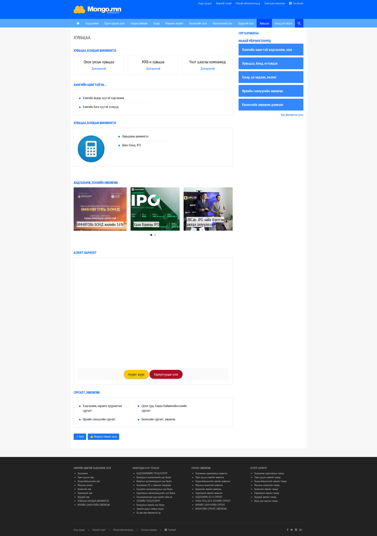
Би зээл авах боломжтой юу (148, 512)
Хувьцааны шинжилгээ (135, 136)
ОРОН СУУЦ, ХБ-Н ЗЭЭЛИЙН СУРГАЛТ (212, 501)
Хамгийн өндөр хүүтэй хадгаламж (103, 98)
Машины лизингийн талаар (266, 485)
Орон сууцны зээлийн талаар (267, 477)
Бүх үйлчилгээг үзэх (292, 115)
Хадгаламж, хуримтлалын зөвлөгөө (211, 473)
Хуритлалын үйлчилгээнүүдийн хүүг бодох (155, 493)
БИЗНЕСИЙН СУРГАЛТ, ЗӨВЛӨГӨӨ (211, 508)
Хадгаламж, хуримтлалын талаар (269, 473)
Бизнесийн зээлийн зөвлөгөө (208, 489)
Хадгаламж (92, 23)
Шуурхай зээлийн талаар (265, 497)
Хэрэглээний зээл (222, 23)
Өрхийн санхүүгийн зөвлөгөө (262, 90)
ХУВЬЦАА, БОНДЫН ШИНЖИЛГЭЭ (93, 501)
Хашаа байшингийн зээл (89, 481)
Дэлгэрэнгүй (99, 68)
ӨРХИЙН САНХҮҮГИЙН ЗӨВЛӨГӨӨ (94, 505)
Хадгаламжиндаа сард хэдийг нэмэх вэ (154, 497)
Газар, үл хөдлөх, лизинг (259, 77)
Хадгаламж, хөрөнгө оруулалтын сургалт (102, 408)
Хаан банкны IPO (146, 224)
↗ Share (80, 436)
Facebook (297, 3)
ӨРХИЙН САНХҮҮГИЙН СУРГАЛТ (210, 505)
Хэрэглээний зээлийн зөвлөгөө (208, 493)
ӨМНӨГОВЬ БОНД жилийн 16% (100, 224)
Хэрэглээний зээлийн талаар (266, 493)
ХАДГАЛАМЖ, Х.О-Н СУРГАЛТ (208, 497)
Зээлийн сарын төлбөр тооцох (150, 508)
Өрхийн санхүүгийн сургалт (99, 419)
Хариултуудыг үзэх (166, 374)
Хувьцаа (264, 23)
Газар (156, 23)
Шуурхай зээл (246, 23)
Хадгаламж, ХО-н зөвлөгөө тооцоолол (153, 485)
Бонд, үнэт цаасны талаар (266, 501)
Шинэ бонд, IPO (131, 145)
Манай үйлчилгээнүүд (248, 3)
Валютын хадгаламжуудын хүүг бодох (154, 481)
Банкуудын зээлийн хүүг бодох (150, 505)
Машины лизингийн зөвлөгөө (209, 485)
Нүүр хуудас (205, 3)
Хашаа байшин (139, 23)
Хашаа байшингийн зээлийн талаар (270, 481)
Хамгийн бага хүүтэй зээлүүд (101, 107)
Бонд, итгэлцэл (283, 23)
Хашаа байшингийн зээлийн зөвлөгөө (212, 481)
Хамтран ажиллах (274, 3)
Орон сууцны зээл (114, 23)
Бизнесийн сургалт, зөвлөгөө (158, 419)
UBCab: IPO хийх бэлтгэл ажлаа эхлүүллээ (205, 222)
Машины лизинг (174, 23)
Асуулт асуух (136, 374)
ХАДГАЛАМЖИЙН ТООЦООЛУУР (151, 473)
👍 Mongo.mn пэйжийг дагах (103, 436)
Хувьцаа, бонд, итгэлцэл (259, 63)
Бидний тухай (224, 3)
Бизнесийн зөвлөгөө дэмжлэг (262, 104)
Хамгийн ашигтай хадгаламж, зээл (267, 49)
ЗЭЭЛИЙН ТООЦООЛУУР (148, 501)
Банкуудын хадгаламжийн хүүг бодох (153, 477)
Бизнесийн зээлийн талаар (266, 489)
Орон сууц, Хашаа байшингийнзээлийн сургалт (164, 408)
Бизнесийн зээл (198, 23)
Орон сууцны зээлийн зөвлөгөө (209, 477)
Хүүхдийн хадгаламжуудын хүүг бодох (154, 489)
